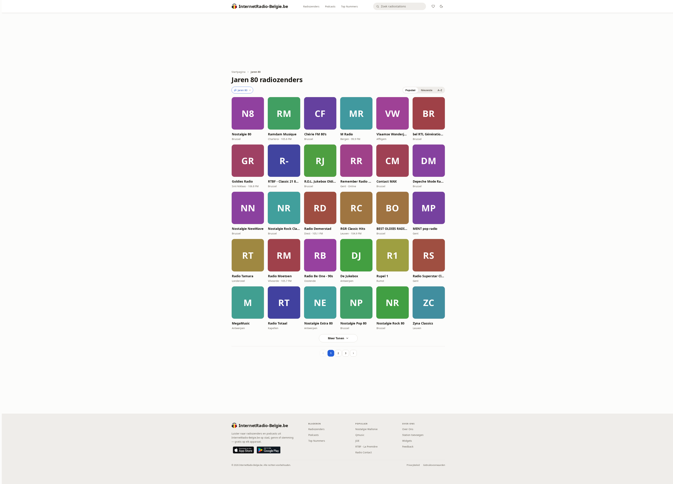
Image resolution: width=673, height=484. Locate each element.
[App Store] (243, 450)
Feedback (407, 446)
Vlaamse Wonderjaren (392, 134)
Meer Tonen (336, 338)
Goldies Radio (242, 181)
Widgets (407, 440)
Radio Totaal (277, 323)
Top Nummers (349, 6)
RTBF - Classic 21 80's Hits (284, 181)
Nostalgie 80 (241, 134)
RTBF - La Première (366, 446)
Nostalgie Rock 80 (390, 323)
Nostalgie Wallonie (366, 429)
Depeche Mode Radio (429, 181)
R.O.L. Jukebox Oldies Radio (320, 181)
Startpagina (238, 71)
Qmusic (359, 435)
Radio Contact (363, 452)
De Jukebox (349, 276)
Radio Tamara (242, 276)
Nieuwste (426, 90)
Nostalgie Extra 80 (318, 323)
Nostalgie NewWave (247, 228)
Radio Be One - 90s (318, 276)
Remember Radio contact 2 (356, 181)
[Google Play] (268, 450)
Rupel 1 (382, 276)
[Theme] (441, 6)
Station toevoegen (413, 435)
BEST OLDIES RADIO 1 (392, 228)
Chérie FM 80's (315, 134)
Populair (410, 90)
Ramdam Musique (282, 134)
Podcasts (330, 6)
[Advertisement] (338, 41)
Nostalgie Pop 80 (353, 323)
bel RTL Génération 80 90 (429, 134)
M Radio (346, 134)
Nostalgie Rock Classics (284, 228)
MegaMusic (241, 323)
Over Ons (407, 429)
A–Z (440, 90)
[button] (247, 113)
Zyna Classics (423, 323)
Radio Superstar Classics (429, 276)
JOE (357, 440)
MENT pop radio (425, 228)
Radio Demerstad (317, 228)
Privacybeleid (413, 465)
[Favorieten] (433, 6)
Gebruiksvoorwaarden (434, 465)
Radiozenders (311, 6)
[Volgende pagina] (353, 353)
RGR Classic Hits (352, 228)
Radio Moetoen (280, 276)
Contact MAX (386, 181)
